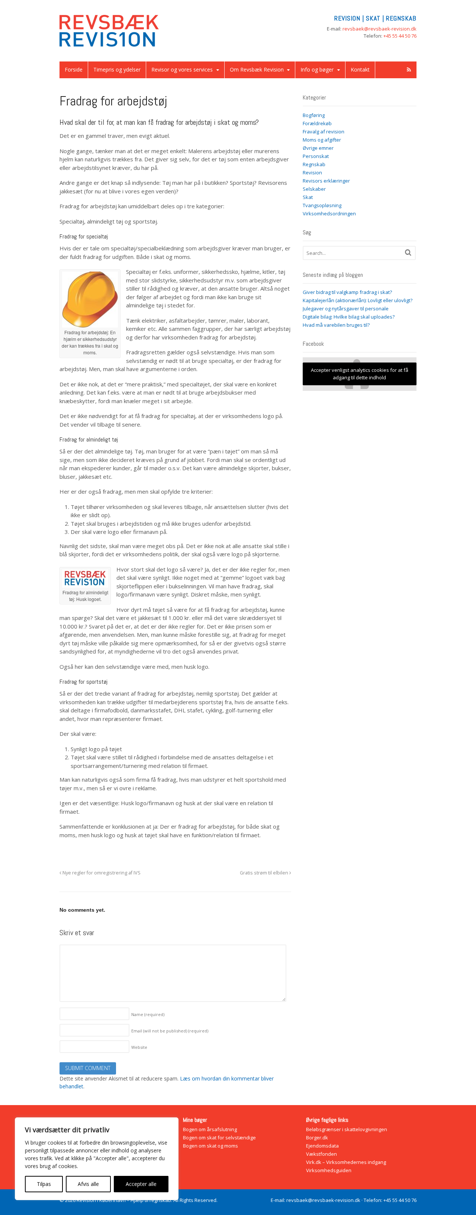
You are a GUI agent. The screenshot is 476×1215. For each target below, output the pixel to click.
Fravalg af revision (323, 131)
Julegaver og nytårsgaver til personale (346, 308)
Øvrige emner (318, 148)
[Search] (408, 252)
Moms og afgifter (322, 139)
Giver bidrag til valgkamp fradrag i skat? (347, 292)
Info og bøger (317, 69)
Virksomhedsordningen (329, 213)
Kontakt (360, 69)
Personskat (316, 156)
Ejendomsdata (322, 1145)
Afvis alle (88, 1183)
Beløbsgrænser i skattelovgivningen (346, 1129)
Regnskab (314, 164)
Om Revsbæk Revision (257, 69)
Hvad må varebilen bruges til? (336, 325)
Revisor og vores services (182, 69)
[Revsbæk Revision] (110, 42)
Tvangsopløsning (322, 205)
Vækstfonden (321, 1154)
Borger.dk (317, 1137)
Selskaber (314, 189)
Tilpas (44, 1183)
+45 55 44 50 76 (399, 35)
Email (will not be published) (169, 1031)
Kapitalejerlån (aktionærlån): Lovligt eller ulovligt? (357, 300)
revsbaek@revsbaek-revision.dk (379, 28)
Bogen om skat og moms (210, 1145)
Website (139, 1047)
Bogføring (314, 115)
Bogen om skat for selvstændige (219, 1137)
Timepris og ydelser (117, 69)
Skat (308, 197)
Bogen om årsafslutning (210, 1129)
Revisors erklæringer (326, 180)
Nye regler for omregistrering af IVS (101, 873)
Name (147, 1014)
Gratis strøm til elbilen (264, 873)
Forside (74, 69)
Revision (312, 172)
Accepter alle (141, 1183)
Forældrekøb (317, 123)
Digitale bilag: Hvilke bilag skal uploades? (349, 316)
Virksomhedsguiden (328, 1170)
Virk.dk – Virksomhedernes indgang (346, 1162)
